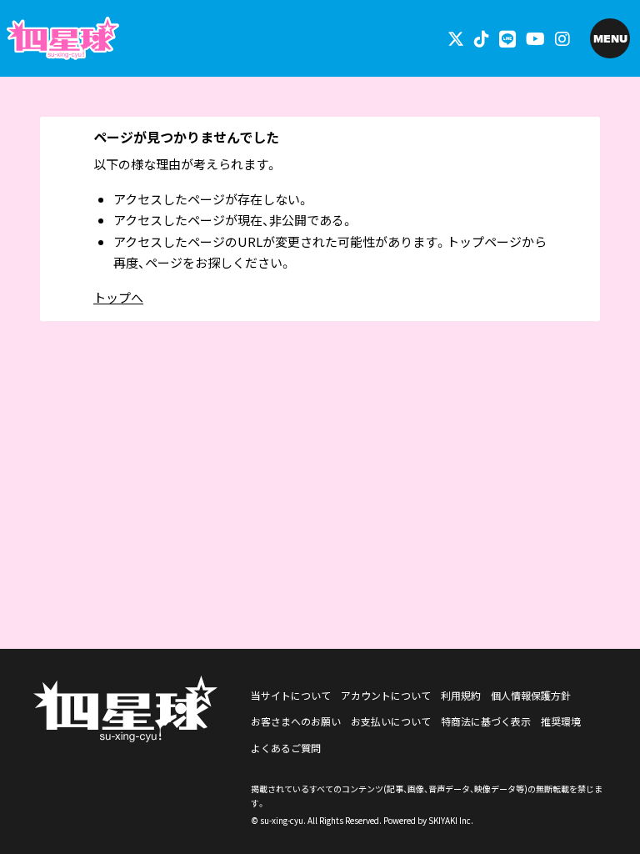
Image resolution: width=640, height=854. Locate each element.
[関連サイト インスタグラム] (562, 38)
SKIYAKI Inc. (450, 820)
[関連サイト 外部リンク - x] (456, 38)
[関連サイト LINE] (507, 38)
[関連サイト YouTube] (535, 38)
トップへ (118, 297)
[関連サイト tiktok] (481, 38)
